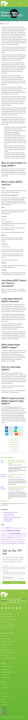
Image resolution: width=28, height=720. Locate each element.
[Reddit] (16, 607)
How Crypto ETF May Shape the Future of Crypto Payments (17, 488)
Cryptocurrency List (9, 515)
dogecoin (12, 535)
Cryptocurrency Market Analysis (12, 517)
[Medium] (20, 607)
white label (20, 543)
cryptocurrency (12, 530)
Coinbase (25, 528)
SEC (11, 541)
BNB (16, 528)
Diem (7, 535)
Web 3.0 (16, 543)
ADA (1, 528)
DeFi (4, 536)
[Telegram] (5, 607)
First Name (5, 565)
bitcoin (8, 528)
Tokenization (11, 543)
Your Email (5, 570)
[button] (20, 3)
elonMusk (24, 535)
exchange (15, 537)
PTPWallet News (8, 519)
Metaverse (3, 539)
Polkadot (19, 539)
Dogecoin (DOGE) (18, 535)
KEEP (23, 417)
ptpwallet (23, 539)
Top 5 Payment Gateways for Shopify (16, 475)
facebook (20, 537)
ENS (1, 537)
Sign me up (14, 582)
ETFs (5, 537)
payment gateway (13, 539)
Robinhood (8, 541)
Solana (22, 541)
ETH (7, 537)
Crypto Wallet (23, 533)
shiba (15, 541)
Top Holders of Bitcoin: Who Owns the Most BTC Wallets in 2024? (17, 462)
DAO (2, 535)
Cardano (21, 528)
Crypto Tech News (9, 514)
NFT (8, 539)
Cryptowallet (15, 533)
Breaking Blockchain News (11, 512)
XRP (24, 543)
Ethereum (10, 537)
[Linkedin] (9, 607)
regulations (3, 541)
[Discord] (13, 607)
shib (13, 541)
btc (18, 528)
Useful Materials (8, 521)
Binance (4, 528)
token (6, 543)
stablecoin (3, 543)
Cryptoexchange (5, 533)
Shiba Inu (19, 541)
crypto (3, 531)
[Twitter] (2, 607)
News (3, 663)
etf (3, 537)
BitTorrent (13, 528)
